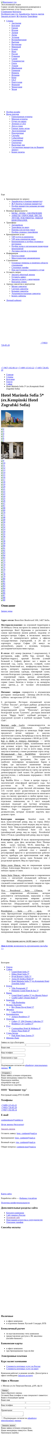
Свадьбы (15, 135)
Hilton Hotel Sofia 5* (20, 974)
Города (9, 967)
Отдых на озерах (19, 121)
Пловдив (10, 1019)
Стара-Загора (12, 1033)
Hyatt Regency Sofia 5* (21, 976)
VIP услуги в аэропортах (23, 237)
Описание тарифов (14, 1222)
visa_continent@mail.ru (25, 1142)
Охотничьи (16, 142)
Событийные (17, 138)
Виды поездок (12, 114)
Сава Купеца (17, 1012)
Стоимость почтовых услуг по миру (22, 1369)
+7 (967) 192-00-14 (9, 368)
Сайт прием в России (15, 1215)
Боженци (10, 1000)
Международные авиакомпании (26, 258)
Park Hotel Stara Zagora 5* (23, 1035)
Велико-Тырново (13, 1005)
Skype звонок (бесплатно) (12, 1124)
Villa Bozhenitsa (18, 1002)
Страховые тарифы (20, 267)
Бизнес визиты (18, 152)
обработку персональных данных (19, 1419)
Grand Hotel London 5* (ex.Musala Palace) (30, 995)
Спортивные (17, 140)
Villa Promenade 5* (20, 988)
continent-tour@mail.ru (26, 1147)
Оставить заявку (19, 277)
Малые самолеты (19, 286)
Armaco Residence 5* (21, 1016)
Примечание (6, 1410)
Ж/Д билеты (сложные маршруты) (27, 204)
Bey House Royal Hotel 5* (23, 1007)
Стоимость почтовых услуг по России (23, 1366)
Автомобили (17, 225)
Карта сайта (6, 1194)
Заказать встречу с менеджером (25, 279)
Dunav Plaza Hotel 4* (21, 1031)
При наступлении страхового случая (28, 270)
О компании (6, 11)
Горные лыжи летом (21, 128)
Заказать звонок (8, 1129)
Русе (8, 1026)
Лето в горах (17, 126)
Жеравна (10, 1009)
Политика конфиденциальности (15, 1203)
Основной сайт (13, 1217)
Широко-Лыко (12, 1038)
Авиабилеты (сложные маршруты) (27, 201)
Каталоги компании (15, 1213)
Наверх (5, 1390)
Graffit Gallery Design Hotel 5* (25, 998)
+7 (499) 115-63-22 (26, 368)
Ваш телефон (7, 1052)
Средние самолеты (20, 289)
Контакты (17, 11)
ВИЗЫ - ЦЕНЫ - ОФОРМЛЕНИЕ (27, 213)
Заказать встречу (25, 1375)
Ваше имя (5, 1047)
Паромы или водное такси (23, 230)
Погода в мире (18, 256)
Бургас (9, 986)
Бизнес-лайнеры (19, 296)
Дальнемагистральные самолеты (26, 293)
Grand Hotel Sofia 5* (20, 972)
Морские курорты (20, 119)
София (9, 969)
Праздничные (18, 133)
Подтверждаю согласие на (19, 1419)
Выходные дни (18, 145)
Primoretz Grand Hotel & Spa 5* (25, 991)
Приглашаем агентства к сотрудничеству (24, 1220)
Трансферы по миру (20, 227)
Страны (9, 21)
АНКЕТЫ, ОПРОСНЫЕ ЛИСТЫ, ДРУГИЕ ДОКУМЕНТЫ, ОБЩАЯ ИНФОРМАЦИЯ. (27, 217)
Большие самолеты (20, 291)
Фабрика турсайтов (28, 1198)
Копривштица (12, 1014)
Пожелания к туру (9, 1058)
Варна (9, 993)
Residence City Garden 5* (22, 1024)
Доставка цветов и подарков (24, 251)
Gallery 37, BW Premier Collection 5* (27, 1021)
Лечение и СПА (19, 124)
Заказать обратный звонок (23, 274)
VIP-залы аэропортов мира (23, 239)
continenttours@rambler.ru (12, 1120)
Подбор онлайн (13, 112)
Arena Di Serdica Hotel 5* (23, 979)
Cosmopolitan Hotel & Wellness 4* (26, 1028)
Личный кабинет (13, 300)
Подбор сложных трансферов (25, 232)
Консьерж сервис (19, 282)
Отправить (6, 1073)
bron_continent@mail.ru (27, 1133)
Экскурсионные (19, 131)
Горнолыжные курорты (22, 116)
